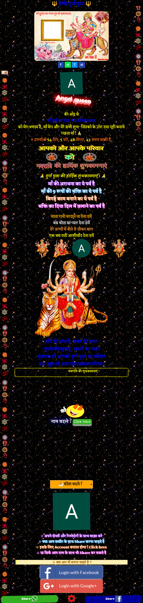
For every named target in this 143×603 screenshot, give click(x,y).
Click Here (82, 422)
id (81, 64)
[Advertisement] (71, 452)
